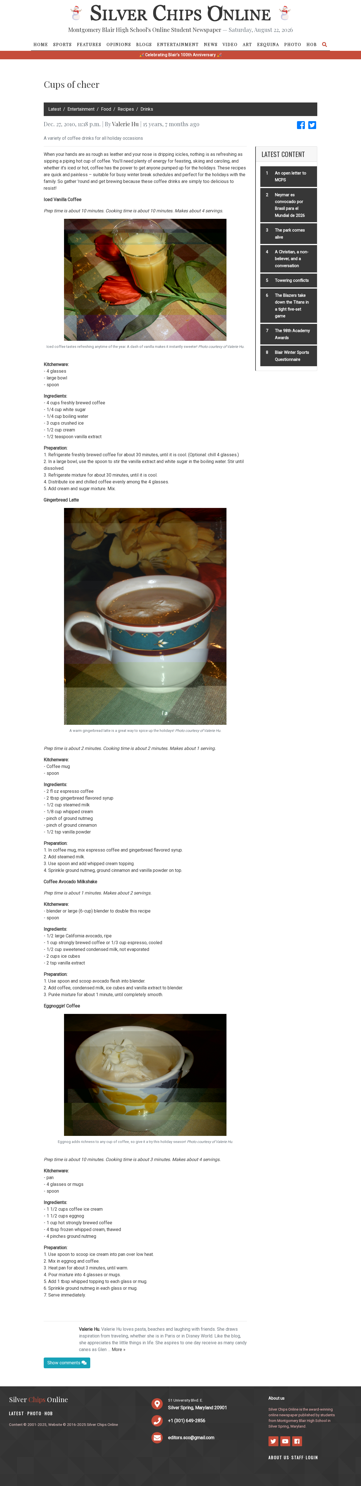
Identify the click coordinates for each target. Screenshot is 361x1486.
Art (247, 44)
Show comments (64, 1362)
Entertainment (178, 44)
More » (119, 1349)
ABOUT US (278, 1457)
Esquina (268, 44)
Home (41, 44)
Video (230, 44)
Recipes (126, 109)
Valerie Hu (125, 124)
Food (106, 109)
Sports (62, 44)
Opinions (119, 44)
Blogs (144, 44)
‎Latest (54, 109)
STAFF (297, 1457)
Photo (292, 44)
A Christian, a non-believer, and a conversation (292, 259)
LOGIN (312, 1457)
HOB (312, 44)
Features (89, 44)
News (211, 44)
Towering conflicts (292, 280)
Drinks (146, 109)
